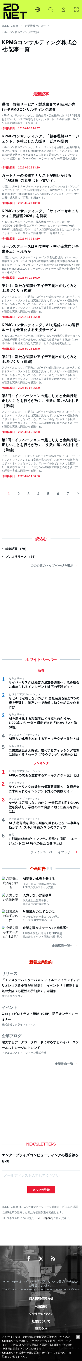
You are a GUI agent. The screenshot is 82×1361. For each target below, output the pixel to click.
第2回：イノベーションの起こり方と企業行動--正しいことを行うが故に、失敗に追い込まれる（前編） (41, 445)
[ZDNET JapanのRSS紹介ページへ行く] (53, 1258)
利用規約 (41, 1306)
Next (77, 494)
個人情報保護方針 (41, 1298)
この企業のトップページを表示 (51, 565)
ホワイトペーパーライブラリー (51, 852)
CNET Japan (43, 1218)
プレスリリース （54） (21, 556)
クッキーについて (41, 1314)
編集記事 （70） (16, 548)
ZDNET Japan (10, 25)
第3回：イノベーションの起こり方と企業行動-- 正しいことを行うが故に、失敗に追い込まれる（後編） (41, 401)
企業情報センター (35, 25)
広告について (41, 1321)
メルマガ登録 (41, 1189)
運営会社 (41, 1329)
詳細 (4, 1356)
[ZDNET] (15, 9)
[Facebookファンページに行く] (28, 1258)
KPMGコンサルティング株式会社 (21, 32)
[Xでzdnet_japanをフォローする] (41, 1258)
